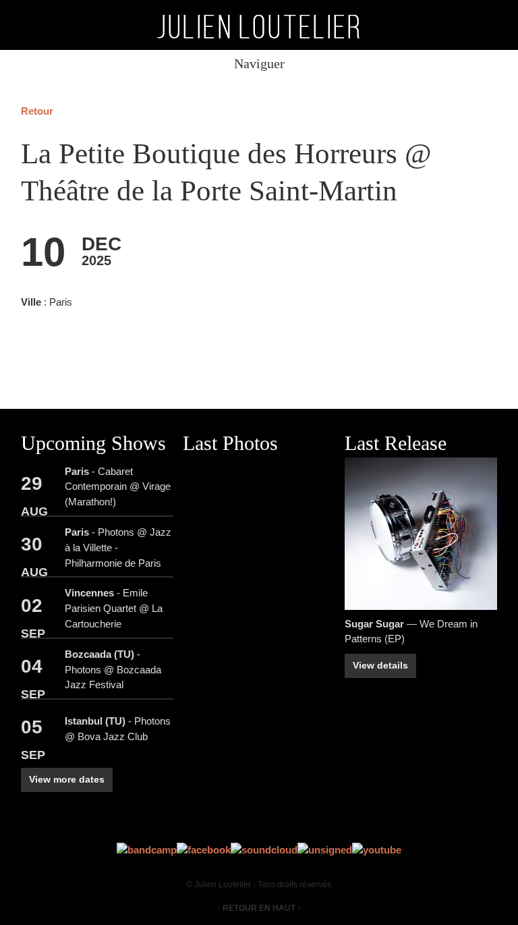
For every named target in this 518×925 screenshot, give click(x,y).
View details (380, 666)
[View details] (421, 533)
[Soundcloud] (264, 850)
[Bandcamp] (147, 850)
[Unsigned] (324, 850)
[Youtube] (376, 850)
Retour (37, 111)
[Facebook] (204, 850)
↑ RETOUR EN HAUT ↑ (259, 908)
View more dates (67, 780)
